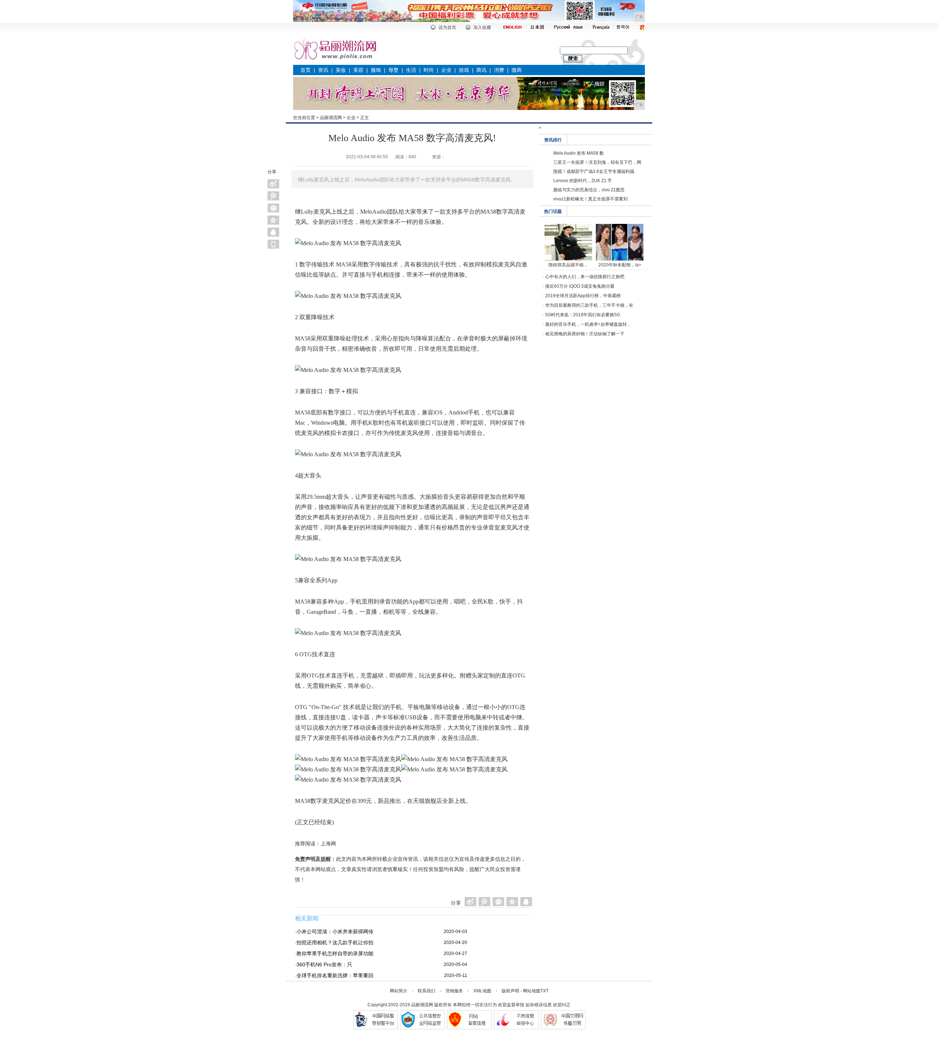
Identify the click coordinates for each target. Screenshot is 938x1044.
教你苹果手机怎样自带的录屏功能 (334, 953)
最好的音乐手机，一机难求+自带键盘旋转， (588, 324)
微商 (517, 70)
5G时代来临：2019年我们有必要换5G (582, 314)
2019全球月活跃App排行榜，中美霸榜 (583, 295)
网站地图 (531, 990)
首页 (305, 70)
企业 (446, 70)
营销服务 (454, 990)
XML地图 (482, 990)
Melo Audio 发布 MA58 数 (578, 153)
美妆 (341, 70)
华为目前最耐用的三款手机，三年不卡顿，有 (589, 305)
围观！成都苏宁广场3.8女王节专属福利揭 (593, 171)
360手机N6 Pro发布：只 (324, 964)
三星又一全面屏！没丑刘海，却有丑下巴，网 (597, 162)
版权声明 (510, 990)
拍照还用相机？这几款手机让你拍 (334, 942)
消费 (499, 70)
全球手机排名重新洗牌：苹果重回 (334, 975)
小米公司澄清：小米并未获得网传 (334, 931)
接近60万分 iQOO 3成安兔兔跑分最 (579, 286)
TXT (544, 990)
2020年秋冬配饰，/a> (619, 265)
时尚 (429, 70)
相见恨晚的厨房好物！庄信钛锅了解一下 (584, 333)
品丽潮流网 (331, 117)
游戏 (464, 70)
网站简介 (398, 990)
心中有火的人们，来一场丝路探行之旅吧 (584, 276)
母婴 (393, 70)
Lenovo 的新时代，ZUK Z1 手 (582, 180)
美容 (358, 70)
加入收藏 (482, 27)
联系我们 (426, 990)
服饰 (376, 70)
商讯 (481, 70)
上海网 (328, 843)
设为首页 (447, 27)
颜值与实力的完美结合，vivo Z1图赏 (589, 189)
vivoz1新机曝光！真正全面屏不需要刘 (590, 199)
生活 (411, 70)
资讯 (323, 70)
